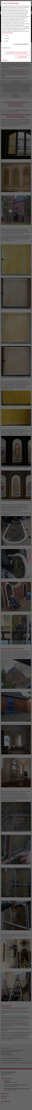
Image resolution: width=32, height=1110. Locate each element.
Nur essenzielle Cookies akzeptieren (16, 53)
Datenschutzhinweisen (7, 33)
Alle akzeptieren (22, 57)
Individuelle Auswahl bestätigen (20, 44)
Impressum (4, 60)
